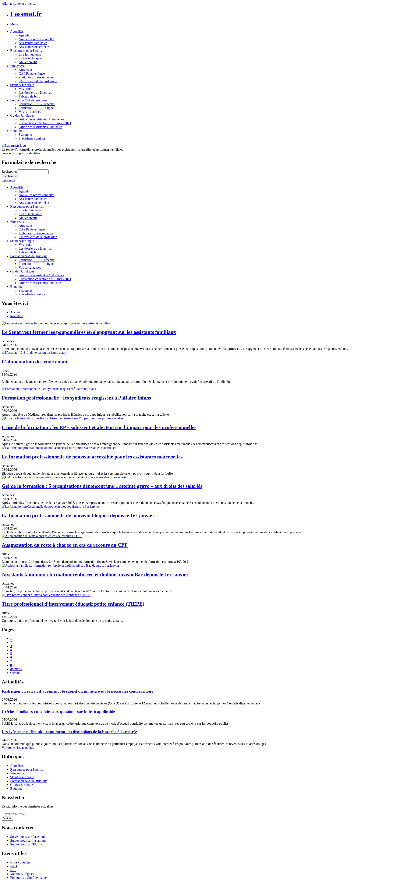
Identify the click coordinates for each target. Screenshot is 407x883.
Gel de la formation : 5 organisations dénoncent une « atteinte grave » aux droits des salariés (102, 486)
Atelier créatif (28, 62)
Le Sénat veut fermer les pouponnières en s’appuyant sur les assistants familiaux (89, 332)
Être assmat (17, 66)
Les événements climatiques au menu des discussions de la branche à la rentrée (69, 731)
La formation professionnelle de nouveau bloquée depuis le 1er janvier (78, 515)
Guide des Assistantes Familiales (40, 127)
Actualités (17, 31)
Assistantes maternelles (34, 47)
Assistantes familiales (33, 43)
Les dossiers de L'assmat (35, 92)
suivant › (16, 673)
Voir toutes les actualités (18, 747)
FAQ (13, 866)
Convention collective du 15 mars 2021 (45, 123)
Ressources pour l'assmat (26, 50)
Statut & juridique (22, 85)
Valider (7, 818)
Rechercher (10, 171)
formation (16, 316)
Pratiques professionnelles (36, 77)
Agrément (25, 69)
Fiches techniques (30, 58)
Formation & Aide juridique (28, 100)
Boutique (16, 131)
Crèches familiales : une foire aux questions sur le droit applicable (58, 711)
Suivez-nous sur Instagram (28, 840)
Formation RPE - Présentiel (37, 104)
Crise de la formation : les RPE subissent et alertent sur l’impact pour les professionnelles (99, 427)
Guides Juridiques (22, 115)
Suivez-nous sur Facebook (28, 836)
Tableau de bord (29, 96)
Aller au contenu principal (19, 3)
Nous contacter (20, 862)
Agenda (24, 35)
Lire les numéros (30, 54)
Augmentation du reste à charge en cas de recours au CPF (65, 545)
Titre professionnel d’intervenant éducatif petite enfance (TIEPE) (73, 604)
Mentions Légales (22, 874)
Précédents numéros (32, 138)
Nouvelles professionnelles (36, 39)
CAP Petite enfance (32, 73)
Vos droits (25, 89)
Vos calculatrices (30, 111)
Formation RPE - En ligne (36, 108)
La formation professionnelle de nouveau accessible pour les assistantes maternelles (92, 457)
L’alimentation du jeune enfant (35, 361)
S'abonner (25, 134)
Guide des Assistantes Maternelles (41, 119)
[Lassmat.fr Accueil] (14, 145)
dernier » (16, 669)
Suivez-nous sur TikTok (26, 844)
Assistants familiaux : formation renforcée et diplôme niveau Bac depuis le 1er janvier (95, 574)
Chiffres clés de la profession (38, 81)
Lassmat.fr (26, 14)
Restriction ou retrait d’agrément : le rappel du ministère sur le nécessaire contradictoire (77, 691)
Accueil (15, 312)
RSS (13, 870)
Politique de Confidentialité (28, 877)
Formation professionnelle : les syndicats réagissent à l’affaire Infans (76, 398)
